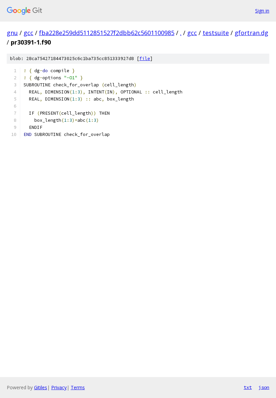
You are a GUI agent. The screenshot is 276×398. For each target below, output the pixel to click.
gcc (28, 33)
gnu (12, 33)
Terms (78, 387)
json (263, 387)
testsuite (216, 33)
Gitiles (40, 387)
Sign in (262, 10)
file (144, 58)
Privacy (59, 387)
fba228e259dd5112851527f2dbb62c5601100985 (106, 33)
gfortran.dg (251, 33)
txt (248, 387)
